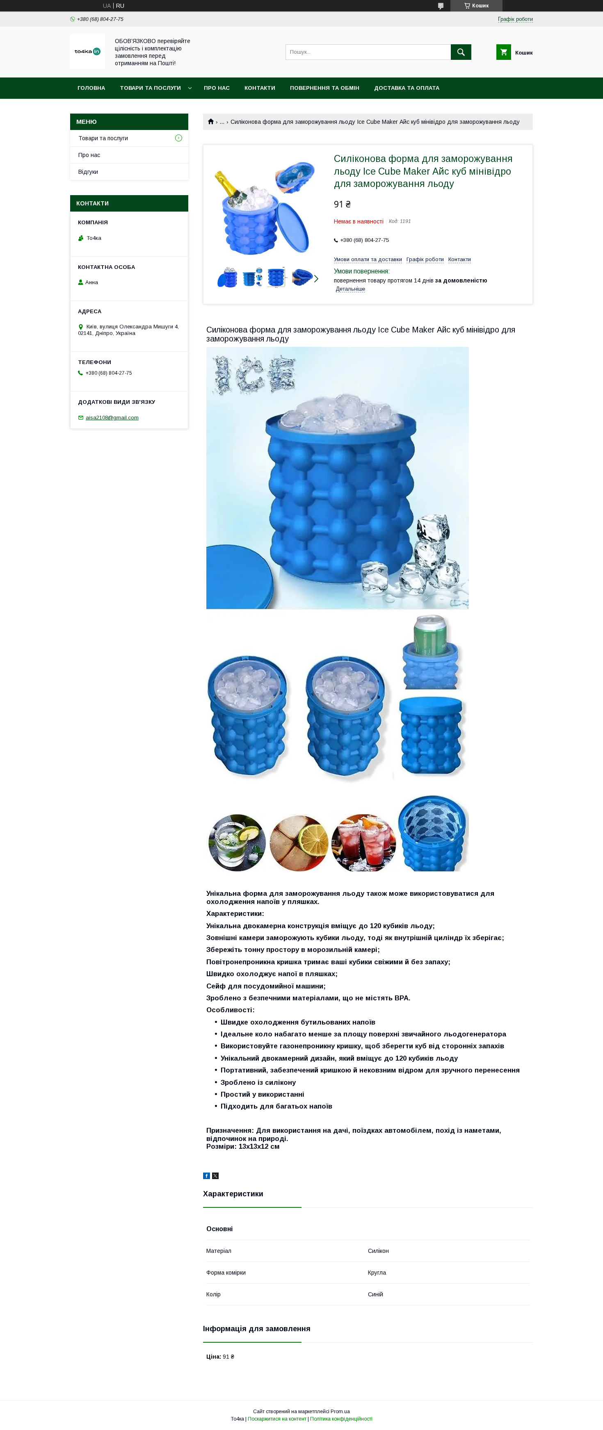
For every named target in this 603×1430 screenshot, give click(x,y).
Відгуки (88, 172)
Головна (91, 88)
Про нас (217, 88)
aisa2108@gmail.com (112, 417)
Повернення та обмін (324, 88)
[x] (215, 1177)
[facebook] (206, 1177)
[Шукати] (461, 52)
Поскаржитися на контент (277, 1419)
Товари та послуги (150, 88)
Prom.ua (340, 1411)
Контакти (259, 88)
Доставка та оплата (406, 88)
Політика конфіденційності (341, 1419)
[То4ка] (87, 67)
